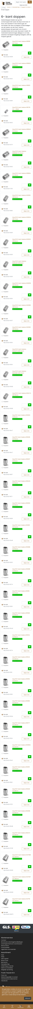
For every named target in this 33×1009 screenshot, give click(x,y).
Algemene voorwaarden (8, 949)
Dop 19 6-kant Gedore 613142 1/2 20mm (21, 658)
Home (8, 7)
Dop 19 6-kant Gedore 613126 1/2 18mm (21, 614)
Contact (29, 1007)
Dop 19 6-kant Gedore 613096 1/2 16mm (21, 570)
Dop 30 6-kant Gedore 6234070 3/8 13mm (19, 350)
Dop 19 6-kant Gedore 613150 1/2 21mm (21, 680)
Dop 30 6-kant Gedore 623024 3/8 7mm (21, 218)
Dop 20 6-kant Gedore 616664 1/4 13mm (21, 174)
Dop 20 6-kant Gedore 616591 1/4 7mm (21, 42)
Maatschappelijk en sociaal (9, 977)
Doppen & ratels (25, 7)
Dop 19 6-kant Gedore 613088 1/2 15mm (21, 548)
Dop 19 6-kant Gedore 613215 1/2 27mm (21, 768)
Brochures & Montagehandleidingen (12, 942)
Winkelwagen (21, 1006)
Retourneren (5, 946)
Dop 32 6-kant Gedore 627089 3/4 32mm (21, 856)
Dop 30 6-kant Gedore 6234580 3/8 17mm (19, 372)
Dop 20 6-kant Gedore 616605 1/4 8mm (21, 64)
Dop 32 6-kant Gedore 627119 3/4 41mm (21, 900)
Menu (4, 1007)
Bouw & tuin (4, 960)
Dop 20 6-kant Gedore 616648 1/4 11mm (21, 130)
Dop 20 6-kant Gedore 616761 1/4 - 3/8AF (21, 108)
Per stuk (6, 55)
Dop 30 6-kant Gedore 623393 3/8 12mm (21, 328)
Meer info (26, 57)
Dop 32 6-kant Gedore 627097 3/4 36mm (21, 878)
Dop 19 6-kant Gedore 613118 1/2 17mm (20, 592)
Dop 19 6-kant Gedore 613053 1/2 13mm (21, 504)
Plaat (2, 957)
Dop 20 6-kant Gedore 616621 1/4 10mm (21, 86)
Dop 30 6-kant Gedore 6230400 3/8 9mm (19, 262)
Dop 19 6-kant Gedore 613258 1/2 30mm (21, 812)
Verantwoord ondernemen (9, 979)
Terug (3, 7)
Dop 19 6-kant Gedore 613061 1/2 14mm (21, 526)
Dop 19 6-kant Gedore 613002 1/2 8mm (21, 416)
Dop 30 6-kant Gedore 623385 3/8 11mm (21, 306)
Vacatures (4, 981)
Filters (12, 1007)
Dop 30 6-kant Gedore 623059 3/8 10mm (21, 284)
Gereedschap (16, 7)
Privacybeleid (5, 947)
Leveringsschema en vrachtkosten (11, 944)
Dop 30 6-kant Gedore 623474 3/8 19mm (21, 394)
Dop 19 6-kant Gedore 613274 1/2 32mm (21, 834)
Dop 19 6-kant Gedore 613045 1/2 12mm (21, 482)
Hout (2, 955)
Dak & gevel (4, 958)
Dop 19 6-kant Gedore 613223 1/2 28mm (21, 790)
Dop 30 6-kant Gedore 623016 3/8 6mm (21, 196)
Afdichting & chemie (7, 966)
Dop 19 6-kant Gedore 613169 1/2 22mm (21, 702)
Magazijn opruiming (7, 970)
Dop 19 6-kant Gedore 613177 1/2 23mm (21, 724)
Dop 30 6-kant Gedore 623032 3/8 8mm (21, 240)
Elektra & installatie (7, 968)
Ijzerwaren (4, 962)
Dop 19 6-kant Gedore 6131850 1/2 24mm (21, 746)
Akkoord (27, 998)
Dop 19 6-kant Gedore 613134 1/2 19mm (21, 636)
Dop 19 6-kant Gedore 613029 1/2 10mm (21, 438)
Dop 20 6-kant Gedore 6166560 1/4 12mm (19, 152)
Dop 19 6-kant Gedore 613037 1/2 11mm (21, 460)
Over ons (4, 975)
